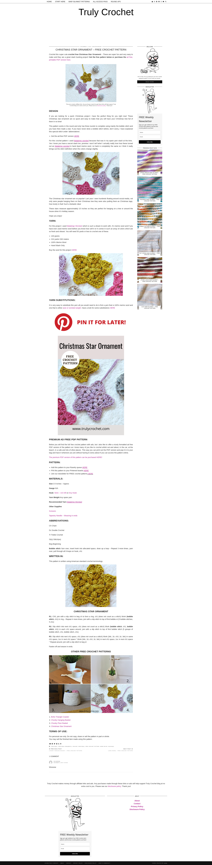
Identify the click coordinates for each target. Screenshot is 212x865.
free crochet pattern (92, 746)
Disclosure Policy (137, 809)
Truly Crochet (106, 12)
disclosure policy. (114, 786)
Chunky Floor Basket (59, 723)
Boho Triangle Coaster (60, 717)
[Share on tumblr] (59, 744)
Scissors (52, 511)
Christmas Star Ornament (61, 726)
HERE (74, 250)
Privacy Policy (137, 806)
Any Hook (73, 493)
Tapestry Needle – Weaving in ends (63, 516)
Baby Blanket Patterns (79, 1)
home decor (103, 746)
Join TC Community (104, 863)
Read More (150, 81)
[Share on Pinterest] (57, 744)
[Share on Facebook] (52, 744)
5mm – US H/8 (60, 493)
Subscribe (150, 142)
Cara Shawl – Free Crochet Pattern (120, 749)
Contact (137, 804)
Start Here (60, 1)
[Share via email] (50, 744)
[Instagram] (154, 1)
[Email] (163, 1)
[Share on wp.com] (61, 744)
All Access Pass (100, 1)
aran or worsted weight (72, 308)
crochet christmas (79, 746)
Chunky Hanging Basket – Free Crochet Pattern (65, 749)
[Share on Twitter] (54, 744)
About (137, 801)
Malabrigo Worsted (74, 226)
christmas (54, 746)
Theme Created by (159, 863)
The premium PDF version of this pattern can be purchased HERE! (75, 457)
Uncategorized (97, 46)
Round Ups (116, 1)
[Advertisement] (106, 31)
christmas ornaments (65, 746)
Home (49, 1)
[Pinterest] (156, 1)
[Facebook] (159, 1)
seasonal (111, 746)
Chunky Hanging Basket (60, 720)
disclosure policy (101, 105)
